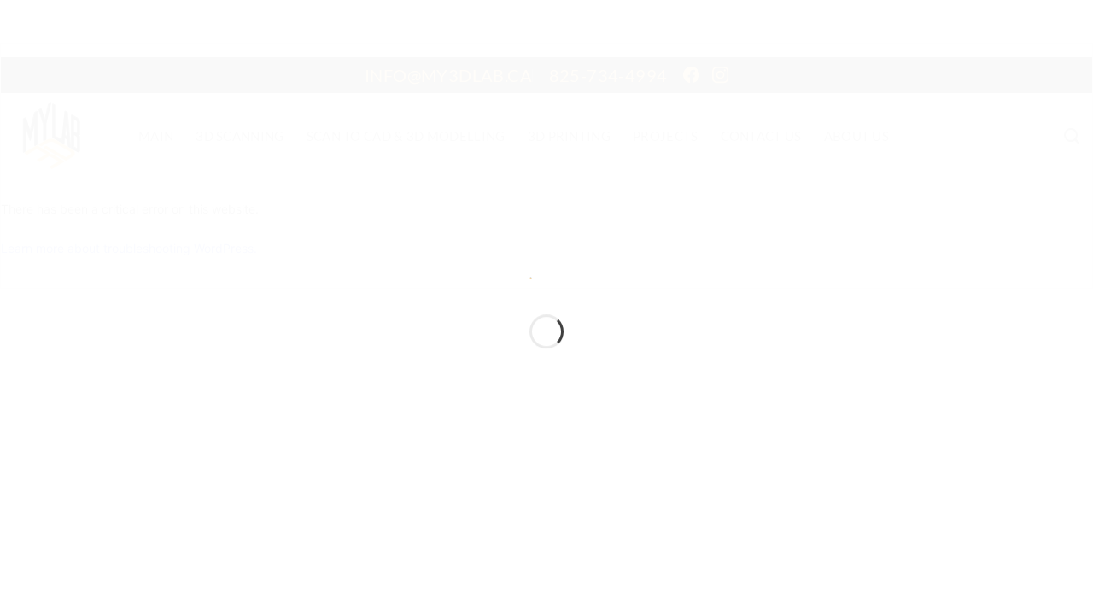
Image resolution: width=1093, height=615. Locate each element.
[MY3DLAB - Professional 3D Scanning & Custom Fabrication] (530, 276)
